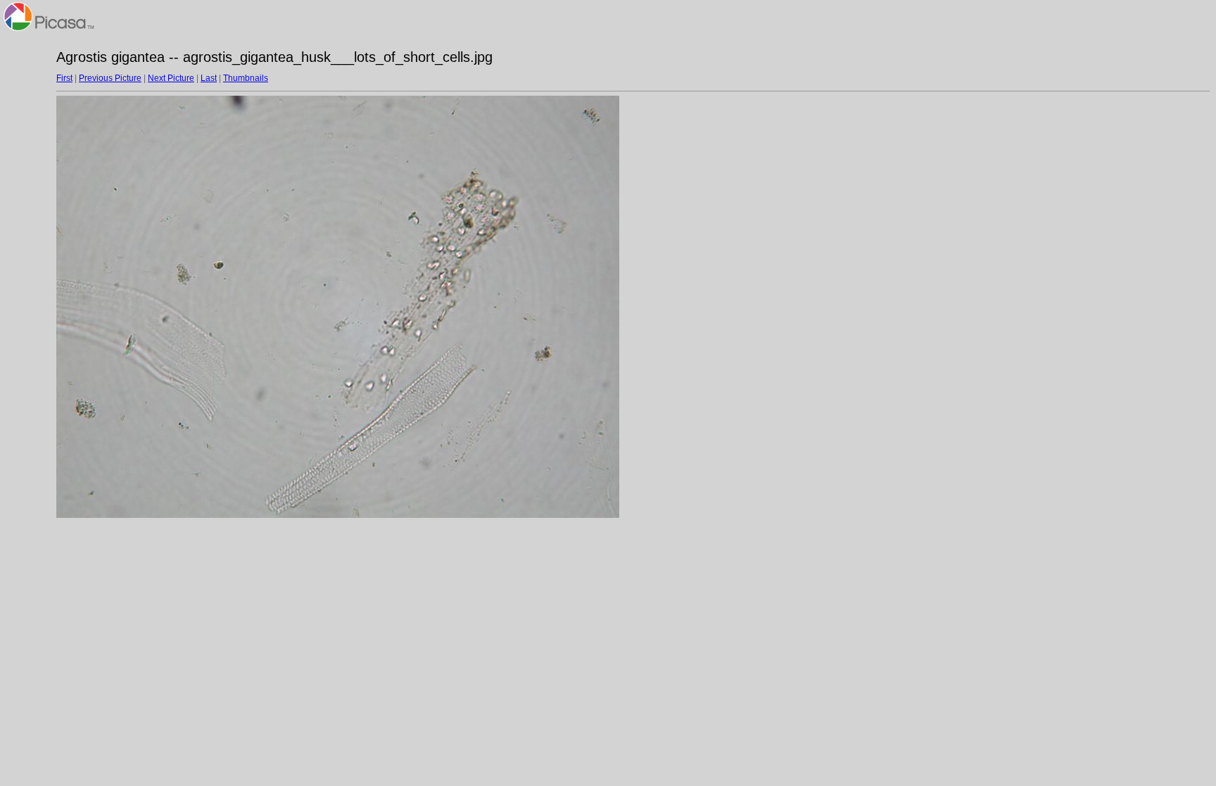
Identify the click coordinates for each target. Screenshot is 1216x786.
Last (209, 78)
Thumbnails (245, 78)
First (64, 78)
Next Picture (171, 78)
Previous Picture (110, 78)
